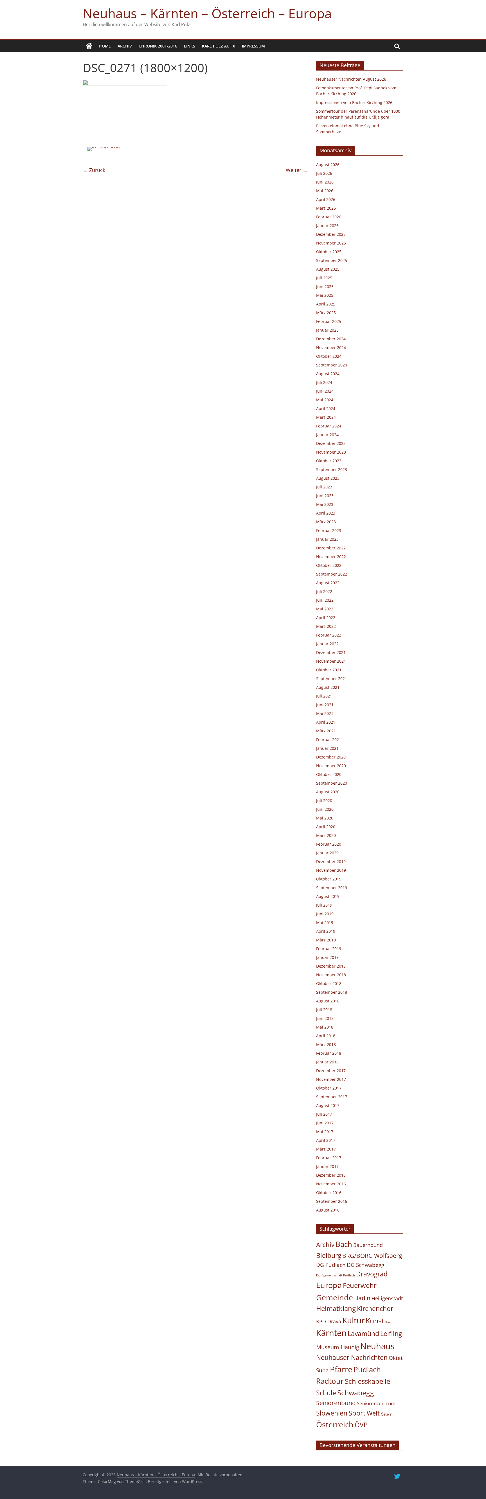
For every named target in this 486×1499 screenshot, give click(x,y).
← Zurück (94, 170)
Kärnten (331, 1333)
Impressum (253, 46)
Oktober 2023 (328, 460)
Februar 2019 (328, 948)
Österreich (335, 1424)
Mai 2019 (324, 922)
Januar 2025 (327, 330)
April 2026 (325, 199)
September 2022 (331, 574)
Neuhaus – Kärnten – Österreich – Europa (207, 13)
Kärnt (389, 1322)
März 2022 (326, 626)
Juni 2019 (325, 913)
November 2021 (331, 661)
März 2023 (326, 521)
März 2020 (326, 835)
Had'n (362, 1298)
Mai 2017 (324, 1131)
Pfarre (341, 1369)
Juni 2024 (325, 391)
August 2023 (327, 478)
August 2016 (327, 1210)
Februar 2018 (328, 1053)
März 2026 (326, 208)
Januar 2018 (327, 1062)
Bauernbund (368, 1244)
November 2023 (331, 452)
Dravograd (372, 1274)
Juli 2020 (324, 800)
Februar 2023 (328, 530)
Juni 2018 (325, 1018)
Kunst (375, 1320)
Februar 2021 (328, 739)
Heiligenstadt (387, 1298)
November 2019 (331, 870)
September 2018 (331, 992)
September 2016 (331, 1201)
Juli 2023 (324, 487)
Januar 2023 (327, 539)
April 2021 (325, 722)
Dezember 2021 (331, 652)
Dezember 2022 (331, 548)
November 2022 (331, 556)
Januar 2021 (327, 748)
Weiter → (297, 170)
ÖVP (361, 1424)
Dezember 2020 (331, 757)
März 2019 (326, 940)
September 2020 (331, 783)
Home (105, 46)
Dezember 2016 (331, 1175)
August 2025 (327, 269)
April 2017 (325, 1140)
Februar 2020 (328, 844)
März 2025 (326, 312)
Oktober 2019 (328, 879)
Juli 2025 (324, 277)
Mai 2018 (324, 1027)
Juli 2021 (324, 696)
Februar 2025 (328, 321)
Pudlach (367, 1369)
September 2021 (331, 678)
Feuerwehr (360, 1285)
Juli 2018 (324, 1009)
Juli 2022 (324, 591)
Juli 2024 (324, 382)
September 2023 (331, 469)
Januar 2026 (327, 225)
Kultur (353, 1320)
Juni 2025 (325, 286)
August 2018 (327, 1001)
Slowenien (331, 1413)
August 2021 (327, 687)
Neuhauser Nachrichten (352, 1357)
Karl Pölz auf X (218, 46)
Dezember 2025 (331, 234)
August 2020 (327, 791)
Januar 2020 (327, 852)
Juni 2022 (325, 600)
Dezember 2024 (331, 338)
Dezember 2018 (331, 966)
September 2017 (331, 1096)
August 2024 (327, 373)
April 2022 (325, 617)
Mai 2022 (324, 609)
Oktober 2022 (328, 565)
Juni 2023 (325, 495)
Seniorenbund (336, 1403)
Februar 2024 (328, 426)
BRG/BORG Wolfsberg (372, 1256)
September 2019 (331, 887)
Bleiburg (328, 1255)
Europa (329, 1285)
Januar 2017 (327, 1166)
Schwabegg (355, 1392)
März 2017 (326, 1149)
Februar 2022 (328, 635)
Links (189, 46)
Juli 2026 (324, 173)
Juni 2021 (325, 704)
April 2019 (325, 931)
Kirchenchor (375, 1308)
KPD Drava (328, 1321)
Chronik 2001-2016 (158, 46)
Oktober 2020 (328, 774)
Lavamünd (363, 1333)
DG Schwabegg (365, 1264)
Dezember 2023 (331, 443)
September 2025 (331, 260)
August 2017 (327, 1105)
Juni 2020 (325, 809)
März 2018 (326, 1044)
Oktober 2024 (328, 356)
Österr (386, 1414)
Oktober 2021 (328, 669)
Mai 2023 (324, 504)
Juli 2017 (324, 1114)
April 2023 (325, 513)
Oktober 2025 (328, 251)
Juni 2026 (325, 182)
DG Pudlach (331, 1264)
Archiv (125, 46)
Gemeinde (334, 1297)
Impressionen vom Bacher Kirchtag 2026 (354, 102)
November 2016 (331, 1183)
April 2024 (325, 408)
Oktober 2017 (328, 1088)
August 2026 (327, 164)
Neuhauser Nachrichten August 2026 (351, 79)
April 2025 (325, 304)
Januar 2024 (327, 434)
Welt (373, 1413)
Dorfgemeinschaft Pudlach (335, 1275)
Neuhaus (377, 1346)
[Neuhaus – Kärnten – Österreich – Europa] (89, 46)
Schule (326, 1393)
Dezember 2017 (331, 1070)
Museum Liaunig (337, 1347)
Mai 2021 (324, 713)
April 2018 (325, 1035)
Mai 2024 (324, 399)
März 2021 (326, 730)
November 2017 (331, 1079)
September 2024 (331, 365)
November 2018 (331, 974)
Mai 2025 (324, 295)
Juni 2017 (325, 1123)
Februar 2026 (328, 216)
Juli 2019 (324, 905)
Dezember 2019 (331, 861)
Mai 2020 (324, 818)
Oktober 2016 (328, 1192)
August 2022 (327, 582)
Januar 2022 (327, 643)
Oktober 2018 (328, 983)
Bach (344, 1244)
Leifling (391, 1333)
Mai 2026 (324, 190)
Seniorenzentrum (376, 1403)
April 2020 (325, 826)
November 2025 (331, 243)
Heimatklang (336, 1308)
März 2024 (326, 417)
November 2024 (331, 347)
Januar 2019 (327, 957)
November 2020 (331, 765)
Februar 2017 (328, 1157)
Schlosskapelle (367, 1381)
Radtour (330, 1381)
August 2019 (327, 896)
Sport (357, 1413)
